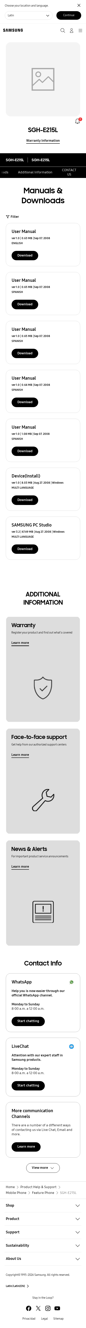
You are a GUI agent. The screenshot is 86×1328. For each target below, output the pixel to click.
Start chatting (28, 1021)
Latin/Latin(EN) (15, 1286)
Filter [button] (15, 217)
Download (25, 255)
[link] (77, 121)
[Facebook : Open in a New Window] (29, 1308)
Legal (44, 1318)
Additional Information (35, 172)
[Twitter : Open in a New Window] (38, 1308)
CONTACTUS (69, 172)
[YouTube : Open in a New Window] (57, 1308)
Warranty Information (43, 140)
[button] (43, 1205)
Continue (68, 15)
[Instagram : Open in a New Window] (48, 1308)
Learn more (20, 643)
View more (40, 1168)
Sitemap (58, 1318)
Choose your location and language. (26, 5)
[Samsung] (12, 30)
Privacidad (28, 1318)
